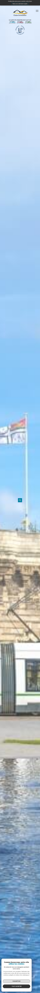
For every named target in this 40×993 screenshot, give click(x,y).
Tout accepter (16, 986)
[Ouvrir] (20, 500)
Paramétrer (16, 981)
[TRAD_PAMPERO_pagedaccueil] (20, 21)
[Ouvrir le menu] (37, 11)
